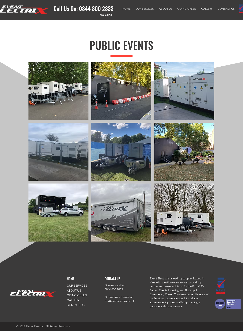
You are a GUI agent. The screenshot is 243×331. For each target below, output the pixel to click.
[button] (58, 91)
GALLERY (73, 300)
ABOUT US (74, 290)
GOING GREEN (77, 295)
